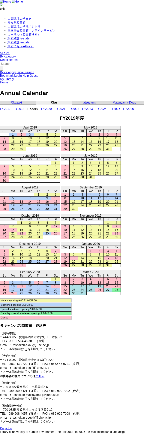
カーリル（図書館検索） (24, 34)
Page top (6, 428)
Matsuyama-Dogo (124, 102)
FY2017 (5, 108)
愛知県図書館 (17, 22)
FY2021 (60, 108)
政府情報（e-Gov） (21, 46)
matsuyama (88, 102)
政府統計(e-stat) (18, 38)
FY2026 (128, 108)
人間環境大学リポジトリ (24, 26)
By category (8, 56)
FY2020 (46, 108)
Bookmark (7, 75)
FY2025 (115, 108)
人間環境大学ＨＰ (20, 18)
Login (18, 75)
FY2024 (101, 108)
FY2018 (19, 108)
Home (4, 82)
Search (5, 53)
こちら (39, 376)
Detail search (9, 59)
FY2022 (73, 108)
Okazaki (16, 102)
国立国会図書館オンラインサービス (32, 30)
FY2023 (87, 108)
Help (25, 75)
